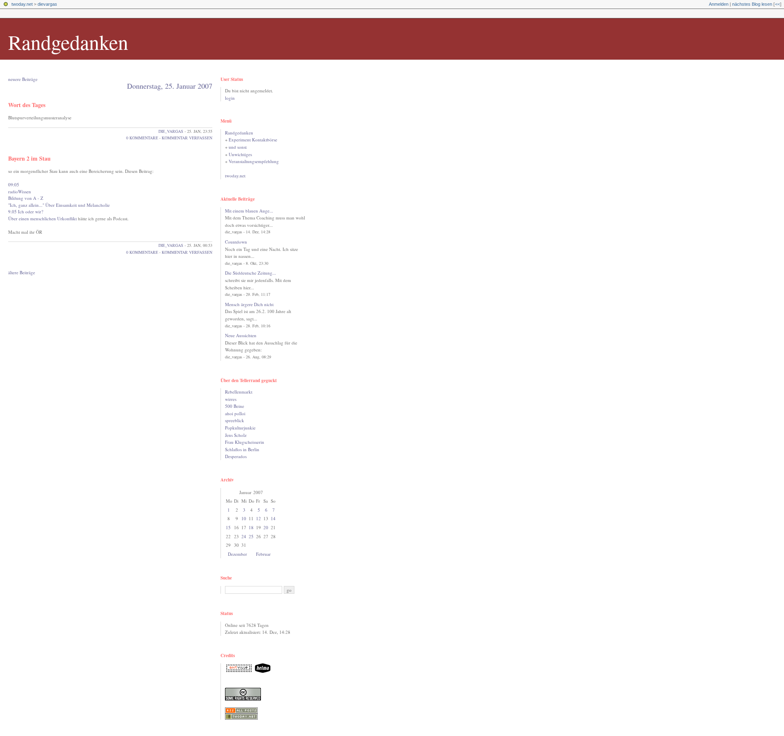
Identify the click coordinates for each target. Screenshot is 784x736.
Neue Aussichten (240, 335)
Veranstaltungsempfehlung (254, 161)
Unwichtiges (240, 154)
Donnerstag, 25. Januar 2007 (169, 86)
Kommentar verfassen (187, 138)
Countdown (236, 242)
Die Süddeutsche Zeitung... (250, 273)
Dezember (237, 554)
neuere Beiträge (23, 79)
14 (273, 518)
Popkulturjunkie (240, 428)
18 (251, 527)
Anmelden (718, 4)
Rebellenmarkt (238, 392)
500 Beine (234, 406)
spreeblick (234, 420)
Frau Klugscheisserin (244, 442)
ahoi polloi (235, 413)
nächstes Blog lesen (752, 4)
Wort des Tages (26, 105)
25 (251, 536)
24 (243, 536)
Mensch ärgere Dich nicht (249, 304)
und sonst (238, 147)
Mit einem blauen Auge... (249, 211)
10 (243, 518)
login (230, 98)
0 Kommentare (142, 138)
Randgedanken (68, 42)
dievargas (47, 4)
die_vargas (170, 131)
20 (265, 527)
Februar (263, 554)
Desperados (236, 456)
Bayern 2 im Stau (29, 158)
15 (228, 527)
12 (258, 518)
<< (777, 4)
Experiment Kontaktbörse (253, 139)
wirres (230, 399)
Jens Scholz (236, 435)
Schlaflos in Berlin (242, 449)
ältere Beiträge (21, 272)
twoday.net (22, 4)
